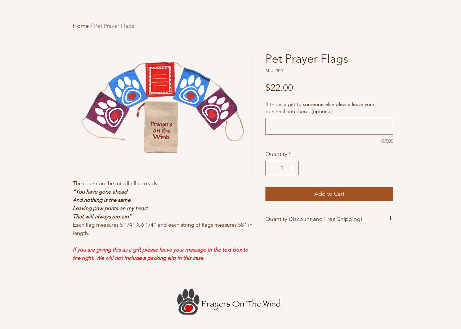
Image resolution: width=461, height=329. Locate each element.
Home (81, 25)
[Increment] (292, 168)
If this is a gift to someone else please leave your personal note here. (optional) (320, 108)
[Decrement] (272, 168)
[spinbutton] (282, 168)
